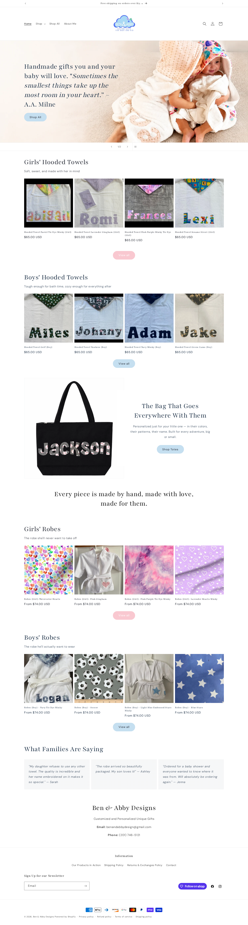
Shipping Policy (114, 865)
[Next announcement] (223, 3)
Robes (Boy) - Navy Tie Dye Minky (43, 707)
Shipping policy (144, 916)
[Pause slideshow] (137, 147)
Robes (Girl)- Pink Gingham (90, 599)
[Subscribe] (85, 886)
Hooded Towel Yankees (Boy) (90, 347)
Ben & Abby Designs (43, 916)
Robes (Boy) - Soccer (86, 707)
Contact (171, 865)
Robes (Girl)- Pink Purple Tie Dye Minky (147, 599)
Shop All (35, 117)
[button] (40, 23)
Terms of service (123, 916)
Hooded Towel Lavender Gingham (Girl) (97, 232)
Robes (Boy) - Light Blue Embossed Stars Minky (148, 709)
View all (124, 255)
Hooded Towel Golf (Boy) (38, 347)
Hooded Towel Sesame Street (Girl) (195, 232)
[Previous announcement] (25, 3)
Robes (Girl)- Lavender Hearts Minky (196, 599)
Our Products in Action (86, 865)
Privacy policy (86, 916)
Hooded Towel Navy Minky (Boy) (143, 347)
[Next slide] (127, 147)
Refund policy (104, 916)
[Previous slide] (111, 147)
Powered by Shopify (65, 916)
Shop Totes (170, 449)
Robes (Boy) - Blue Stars (189, 707)
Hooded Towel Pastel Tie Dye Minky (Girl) (48, 232)
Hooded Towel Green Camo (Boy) (193, 347)
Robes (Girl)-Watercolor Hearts (42, 599)
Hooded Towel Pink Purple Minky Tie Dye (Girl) (148, 234)
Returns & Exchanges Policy (145, 865)
